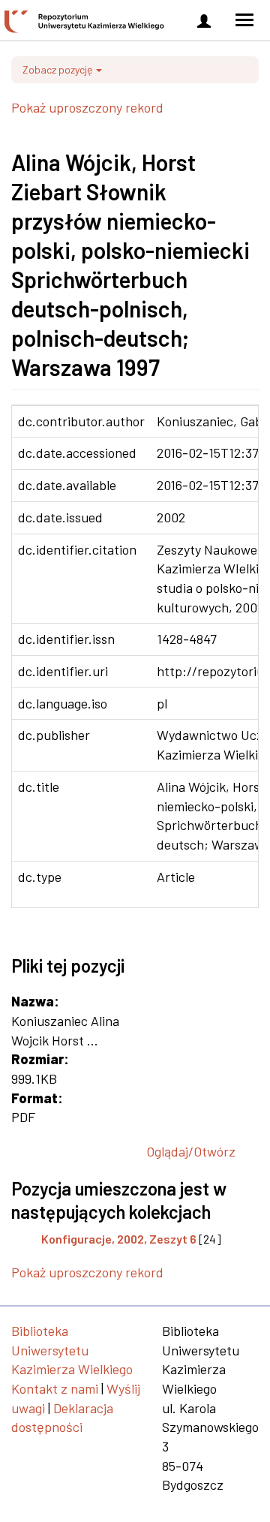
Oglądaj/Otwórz (191, 1151)
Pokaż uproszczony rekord (87, 107)
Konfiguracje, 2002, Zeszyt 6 (118, 1239)
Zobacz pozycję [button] (58, 69)
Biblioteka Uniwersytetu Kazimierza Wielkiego (72, 1349)
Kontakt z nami (54, 1388)
